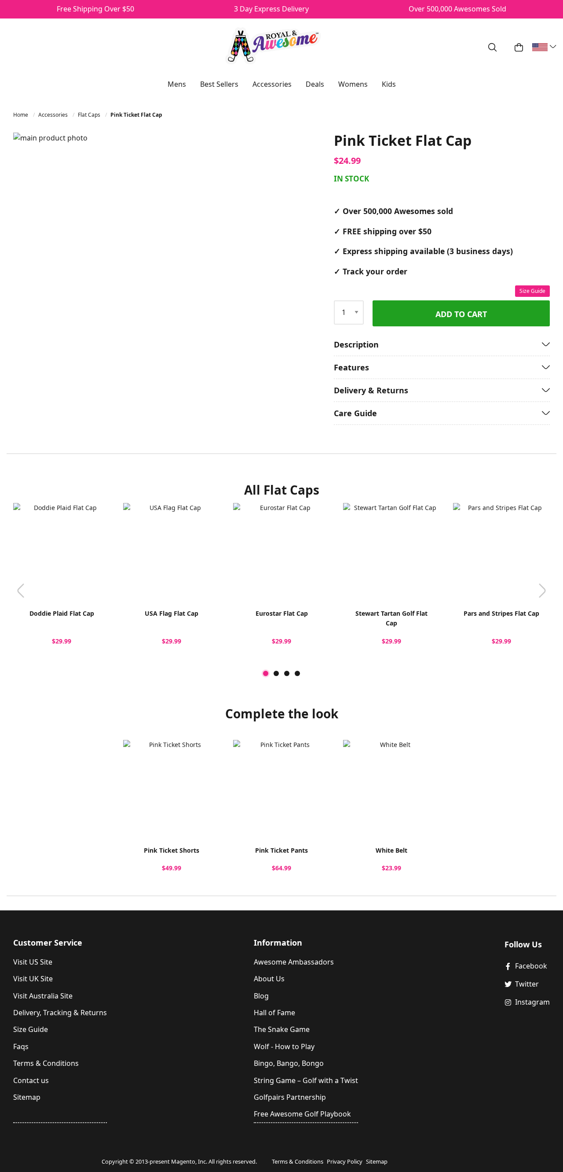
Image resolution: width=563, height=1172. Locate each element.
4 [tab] (297, 673)
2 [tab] (276, 673)
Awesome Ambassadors (294, 962)
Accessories (53, 114)
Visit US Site (32, 962)
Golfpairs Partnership (290, 1097)
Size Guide (532, 291)
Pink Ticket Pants (281, 850)
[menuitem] (177, 84)
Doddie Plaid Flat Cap (61, 613)
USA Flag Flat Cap (171, 613)
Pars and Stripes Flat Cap (501, 613)
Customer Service (47, 942)
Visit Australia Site (43, 996)
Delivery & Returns (371, 390)
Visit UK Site (33, 978)
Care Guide (355, 413)
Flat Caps (90, 114)
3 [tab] (286, 673)
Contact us (31, 1080)
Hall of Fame (274, 1012)
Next (542, 590)
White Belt (391, 850)
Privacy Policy (344, 1161)
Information (278, 942)
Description (356, 344)
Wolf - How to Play (284, 1046)
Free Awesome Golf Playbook (302, 1114)
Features (351, 367)
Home (21, 114)
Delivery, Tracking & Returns (60, 1012)
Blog (261, 996)
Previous (21, 590)
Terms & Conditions (46, 1063)
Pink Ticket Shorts (171, 850)
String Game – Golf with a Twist (306, 1080)
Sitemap (26, 1097)
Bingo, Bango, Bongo (289, 1063)
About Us (269, 978)
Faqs (21, 1046)
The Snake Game (282, 1029)
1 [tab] (265, 673)
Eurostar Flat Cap (282, 613)
